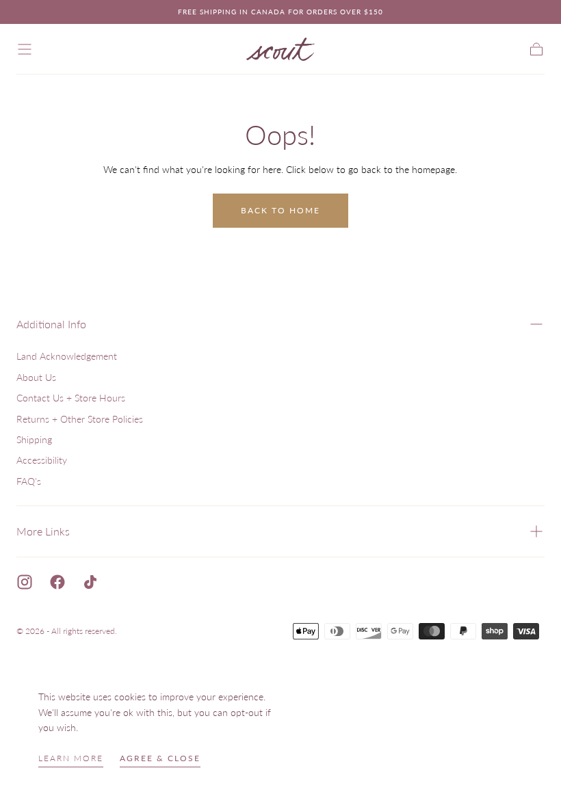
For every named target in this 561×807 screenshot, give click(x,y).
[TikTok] (90, 582)
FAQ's (28, 481)
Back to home (280, 210)
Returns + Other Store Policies (79, 419)
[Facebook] (57, 582)
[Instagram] (25, 582)
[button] (24, 49)
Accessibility (41, 460)
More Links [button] (43, 531)
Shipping (34, 439)
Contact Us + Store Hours (70, 398)
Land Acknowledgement (66, 356)
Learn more (70, 758)
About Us (36, 377)
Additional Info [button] (51, 323)
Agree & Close (160, 758)
